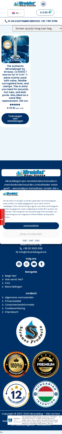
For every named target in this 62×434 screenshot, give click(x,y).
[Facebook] (19, 264)
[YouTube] (34, 264)
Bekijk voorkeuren (31, 234)
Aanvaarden (31, 225)
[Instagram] (26, 264)
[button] (43, 4)
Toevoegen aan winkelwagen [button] (15, 118)
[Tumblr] (42, 264)
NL (17, 13)
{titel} (25, 240)
